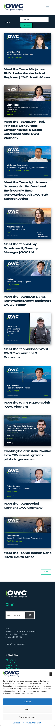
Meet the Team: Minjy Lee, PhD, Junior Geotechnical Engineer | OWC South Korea (27, 73)
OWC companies (13, 668)
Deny (27, 709)
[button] (50, 674)
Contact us (10, 662)
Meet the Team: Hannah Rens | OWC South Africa (27, 555)
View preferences (27, 717)
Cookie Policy (18, 723)
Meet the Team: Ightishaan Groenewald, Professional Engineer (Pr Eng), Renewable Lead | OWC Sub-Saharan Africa (26, 190)
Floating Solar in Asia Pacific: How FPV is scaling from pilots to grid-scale (27, 455)
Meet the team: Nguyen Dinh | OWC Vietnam (27, 405)
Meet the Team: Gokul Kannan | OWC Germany (23, 506)
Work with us (11, 665)
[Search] (29, 615)
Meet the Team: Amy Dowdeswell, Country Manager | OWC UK (21, 248)
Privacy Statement (33, 723)
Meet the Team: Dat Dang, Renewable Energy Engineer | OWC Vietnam (27, 301)
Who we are (11, 660)
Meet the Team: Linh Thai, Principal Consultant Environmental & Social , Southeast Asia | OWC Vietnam (24, 130)
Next (46, 572)
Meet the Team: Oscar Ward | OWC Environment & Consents (27, 353)
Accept (27, 701)
